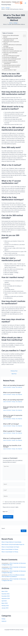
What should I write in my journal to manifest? (11, 42)
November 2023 (6, 596)
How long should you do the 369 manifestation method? (10, 39)
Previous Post (14, 371)
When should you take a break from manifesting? (12, 67)
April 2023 (4, 601)
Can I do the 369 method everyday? (11, 55)
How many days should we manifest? (12, 65)
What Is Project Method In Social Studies (11, 542)
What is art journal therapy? (12, 392)
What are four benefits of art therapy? (12, 446)
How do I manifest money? (10, 60)
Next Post (14, 373)
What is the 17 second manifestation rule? (12, 51)
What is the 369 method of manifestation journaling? (13, 45)
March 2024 (5, 591)
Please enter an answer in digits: (11, 507)
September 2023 (6, 598)
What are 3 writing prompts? (12, 438)
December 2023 (5, 593)
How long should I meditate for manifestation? (11, 62)
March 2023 (5, 603)
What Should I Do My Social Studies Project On (13, 544)
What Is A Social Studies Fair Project (10, 547)
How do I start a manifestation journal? (12, 58)
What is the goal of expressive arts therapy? (12, 416)
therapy (13, 387)
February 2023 (5, 605)
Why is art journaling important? (13, 399)
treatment (4, 621)
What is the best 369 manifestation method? (11, 36)
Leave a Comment (7, 387)
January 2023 (5, 608)
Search (3, 528)
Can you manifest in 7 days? (10, 69)
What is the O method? (8, 49)
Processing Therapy (6, 4)
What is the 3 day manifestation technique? (10, 53)
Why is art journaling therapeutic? (13, 385)
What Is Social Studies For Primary (10, 549)
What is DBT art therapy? (11, 424)
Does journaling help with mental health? (13, 407)
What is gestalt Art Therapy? (12, 431)
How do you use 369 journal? (10, 57)
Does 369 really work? (8, 47)
